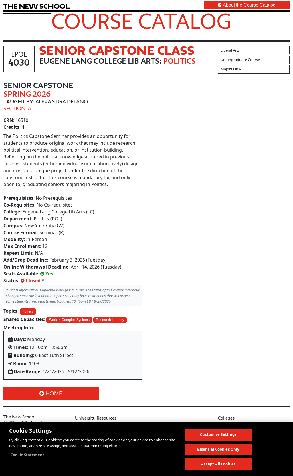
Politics (27, 312)
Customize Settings (218, 434)
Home (54, 393)
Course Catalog (141, 21)
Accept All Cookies (218, 464)
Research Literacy (110, 320)
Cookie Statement (27, 454)
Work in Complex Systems (69, 320)
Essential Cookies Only (218, 449)
